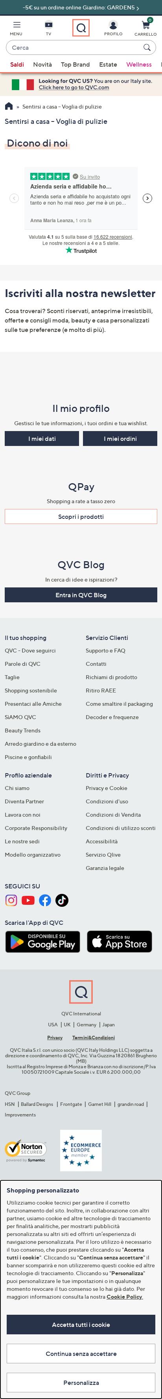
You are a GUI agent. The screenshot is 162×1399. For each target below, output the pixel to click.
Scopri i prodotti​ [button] (81, 516)
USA (53, 1025)
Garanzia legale (105, 867)
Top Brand (75, 64)
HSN (10, 1104)
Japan (108, 1025)
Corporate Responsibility (36, 828)
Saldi (17, 64)
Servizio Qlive (103, 854)
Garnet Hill (99, 1104)
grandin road (131, 1104)
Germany (86, 1025)
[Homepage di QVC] (9, 107)
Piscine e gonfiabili (28, 757)
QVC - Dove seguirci (30, 650)
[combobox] (73, 47)
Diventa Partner (24, 801)
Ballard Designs (37, 1104)
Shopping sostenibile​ (31, 690)
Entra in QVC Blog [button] (81, 595)
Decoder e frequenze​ (112, 717)
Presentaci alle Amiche (33, 703)
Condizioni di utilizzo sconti (121, 828)
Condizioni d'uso (107, 801)
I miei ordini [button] (120, 438)
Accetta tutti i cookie (81, 1324)
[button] (16, 30)
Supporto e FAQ (105, 650)
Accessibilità (102, 841)
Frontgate (71, 1104)
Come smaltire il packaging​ (119, 703)
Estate (108, 64)
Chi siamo (17, 788)
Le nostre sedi (22, 841)
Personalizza (81, 1382)
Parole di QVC (22, 663)
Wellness (139, 64)
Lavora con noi (22, 814)
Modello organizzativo (33, 854)
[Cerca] (148, 47)
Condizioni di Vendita (113, 814)
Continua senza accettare (81, 1353)
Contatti (96, 663)
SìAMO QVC (20, 717)
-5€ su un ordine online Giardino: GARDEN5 (79, 7)
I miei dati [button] (42, 438)
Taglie (12, 677)
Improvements (20, 1115)
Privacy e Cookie (106, 788)
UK (67, 1025)
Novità (42, 64)
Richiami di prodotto (111, 677)
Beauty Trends (22, 730)
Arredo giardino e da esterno (40, 743)
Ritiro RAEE (101, 690)
